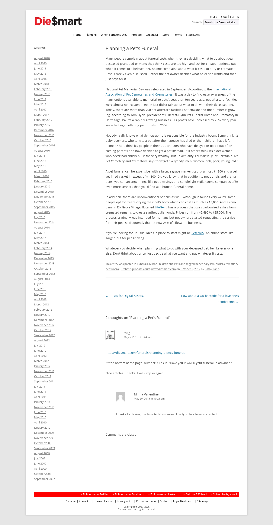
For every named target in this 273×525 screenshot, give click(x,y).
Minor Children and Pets (164, 264)
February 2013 (43, 309)
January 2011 (42, 402)
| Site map (201, 501)
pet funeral (112, 269)
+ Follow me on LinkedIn (163, 494)
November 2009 (44, 438)
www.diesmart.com (163, 269)
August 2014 (42, 227)
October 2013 (42, 268)
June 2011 (40, 392)
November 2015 (44, 197)
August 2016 (42, 150)
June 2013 (40, 289)
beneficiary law (204, 264)
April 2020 (40, 63)
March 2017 (41, 115)
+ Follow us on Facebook (128, 494)
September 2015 (44, 207)
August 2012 (42, 340)
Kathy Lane (212, 269)
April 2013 (40, 299)
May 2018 (40, 73)
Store (213, 17)
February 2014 (43, 248)
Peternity (198, 233)
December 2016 (44, 130)
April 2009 (40, 468)
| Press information (145, 501)
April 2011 (40, 397)
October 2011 (42, 376)
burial (219, 264)
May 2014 (40, 238)
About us (71, 501)
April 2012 (40, 356)
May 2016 (40, 166)
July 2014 (39, 232)
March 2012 (41, 361)
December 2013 (44, 258)
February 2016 (43, 181)
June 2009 (40, 463)
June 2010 (40, 412)
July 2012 (39, 345)
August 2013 (42, 279)
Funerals (142, 264)
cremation (230, 264)
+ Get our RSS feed (195, 494)
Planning (91, 35)
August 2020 (42, 58)
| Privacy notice (124, 501)
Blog (224, 17)
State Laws (193, 35)
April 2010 (40, 422)
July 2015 (39, 217)
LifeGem (161, 207)
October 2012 (42, 330)
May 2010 (40, 417)
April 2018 (40, 79)
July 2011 (39, 386)
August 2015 (42, 212)
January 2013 (42, 315)
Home (77, 35)
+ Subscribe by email (224, 494)
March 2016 (41, 176)
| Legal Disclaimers (182, 501)
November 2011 (44, 371)
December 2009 (44, 433)
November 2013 (44, 263)
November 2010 (44, 407)
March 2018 (41, 84)
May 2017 (40, 104)
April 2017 (40, 109)
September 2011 (44, 381)
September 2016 (44, 145)
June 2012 (40, 350)
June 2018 (40, 68)
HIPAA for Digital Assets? (125, 296)
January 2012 (42, 366)
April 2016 (40, 171)
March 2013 (41, 304)
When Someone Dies (114, 35)
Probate (136, 35)
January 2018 (42, 94)
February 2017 (43, 120)
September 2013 (44, 274)
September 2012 (44, 335)
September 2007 (44, 479)
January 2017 (42, 125)
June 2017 (40, 99)
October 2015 (42, 202)
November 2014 (44, 222)
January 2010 (42, 427)
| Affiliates (164, 501)
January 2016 (42, 186)
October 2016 (42, 140)
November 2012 (44, 325)
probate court (141, 269)
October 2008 (42, 474)
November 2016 (44, 135)
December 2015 (44, 191)
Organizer (152, 35)
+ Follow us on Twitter (95, 494)
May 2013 (40, 294)
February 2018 (43, 89)
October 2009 (42, 443)
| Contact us (84, 501)
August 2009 (42, 453)
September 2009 (44, 448)
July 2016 (39, 156)
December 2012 (44, 320)
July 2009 (39, 458)
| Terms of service (103, 501)
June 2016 (40, 161)
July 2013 (39, 284)
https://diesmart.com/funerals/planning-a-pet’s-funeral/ (146, 353)
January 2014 (42, 253)
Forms (234, 17)
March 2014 (41, 243)
